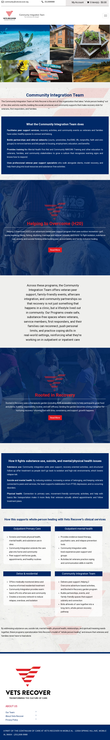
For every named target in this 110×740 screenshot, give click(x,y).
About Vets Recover (15, 716)
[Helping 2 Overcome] (24, 16)
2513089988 (50, 2)
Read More (55, 250)
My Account (78, 2)
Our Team (10, 712)
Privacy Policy (12, 720)
